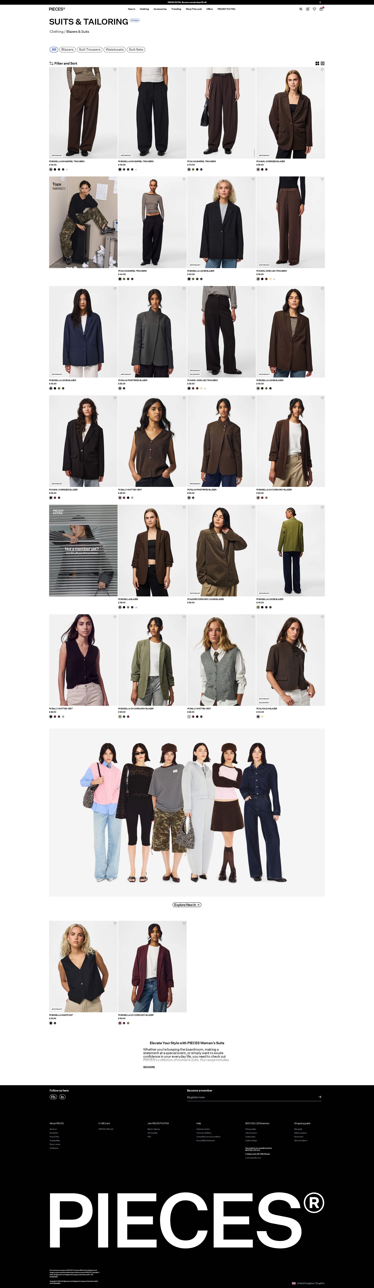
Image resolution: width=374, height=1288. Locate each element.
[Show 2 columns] (322, 63)
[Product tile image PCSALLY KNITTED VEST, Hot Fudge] (152, 441)
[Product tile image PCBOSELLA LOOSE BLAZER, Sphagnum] (290, 550)
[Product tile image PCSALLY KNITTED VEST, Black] (83, 660)
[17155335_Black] (262, 279)
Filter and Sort (65, 63)
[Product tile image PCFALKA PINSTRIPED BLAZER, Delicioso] (221, 441)
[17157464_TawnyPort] (266, 170)
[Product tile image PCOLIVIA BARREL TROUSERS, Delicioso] (221, 113)
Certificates (54, 1148)
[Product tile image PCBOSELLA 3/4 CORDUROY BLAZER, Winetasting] (152, 966)
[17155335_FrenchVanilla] (270, 279)
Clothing (56, 31)
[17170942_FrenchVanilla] (262, 717)
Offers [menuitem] (209, 9)
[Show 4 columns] (317, 63)
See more (149, 1067)
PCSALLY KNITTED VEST (130, 490)
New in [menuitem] (131, 9)
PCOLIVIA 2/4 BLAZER (266, 709)
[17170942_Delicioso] (258, 717)
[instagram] (62, 1097)
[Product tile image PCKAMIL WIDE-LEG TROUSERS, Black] (221, 331)
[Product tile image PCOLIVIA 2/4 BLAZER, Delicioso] (290, 660)
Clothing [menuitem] (144, 9)
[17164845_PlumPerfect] (201, 170)
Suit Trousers (90, 49)
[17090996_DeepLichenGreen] (128, 607)
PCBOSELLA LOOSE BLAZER (200, 271)
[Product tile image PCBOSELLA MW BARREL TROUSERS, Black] (152, 113)
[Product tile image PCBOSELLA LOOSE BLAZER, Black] (221, 222)
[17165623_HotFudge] (55, 1023)
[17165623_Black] (51, 1023)
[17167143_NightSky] (59, 170)
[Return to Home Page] (57, 9)
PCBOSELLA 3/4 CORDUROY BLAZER (274, 490)
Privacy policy (250, 1129)
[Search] (301, 9)
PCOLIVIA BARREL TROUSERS (201, 161)
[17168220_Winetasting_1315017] (124, 498)
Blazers (67, 49)
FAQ (149, 1136)
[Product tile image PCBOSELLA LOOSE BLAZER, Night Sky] (83, 331)
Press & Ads (54, 1136)
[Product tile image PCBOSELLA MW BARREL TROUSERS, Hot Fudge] (83, 113)
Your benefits (152, 1133)
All (54, 49)
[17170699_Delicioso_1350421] (124, 389)
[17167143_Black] (55, 170)
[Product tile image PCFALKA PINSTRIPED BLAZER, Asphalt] (152, 331)
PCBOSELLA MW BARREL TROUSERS (66, 161)
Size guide (298, 1129)
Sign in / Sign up (154, 1129)
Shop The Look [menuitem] (194, 9)
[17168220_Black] (128, 498)
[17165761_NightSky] (197, 279)
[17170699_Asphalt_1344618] (120, 389)
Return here (298, 1136)
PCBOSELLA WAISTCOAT (61, 1015)
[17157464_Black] (262, 170)
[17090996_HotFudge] (120, 607)
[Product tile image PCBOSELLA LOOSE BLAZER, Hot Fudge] (290, 331)
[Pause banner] (320, 2)
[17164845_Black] (197, 170)
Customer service (203, 1129)
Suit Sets (136, 49)
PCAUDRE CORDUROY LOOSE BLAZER (205, 599)
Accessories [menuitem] (160, 9)
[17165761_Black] (189, 279)
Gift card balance (300, 1140)
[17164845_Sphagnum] (193, 170)
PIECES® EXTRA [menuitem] (226, 9)
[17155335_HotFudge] (258, 279)
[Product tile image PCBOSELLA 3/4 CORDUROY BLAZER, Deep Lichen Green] (152, 660)
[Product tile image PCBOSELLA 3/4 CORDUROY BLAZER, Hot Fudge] (290, 441)
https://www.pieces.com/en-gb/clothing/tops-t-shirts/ (78, 178)
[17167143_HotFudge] (51, 170)
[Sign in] (308, 9)
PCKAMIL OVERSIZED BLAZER (270, 161)
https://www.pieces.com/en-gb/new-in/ (70, 725)
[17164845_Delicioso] (189, 170)
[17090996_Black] (124, 607)
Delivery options (300, 1133)
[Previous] (52, 113)
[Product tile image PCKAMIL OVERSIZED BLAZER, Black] (83, 441)
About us (53, 1129)
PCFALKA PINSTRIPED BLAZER (132, 380)
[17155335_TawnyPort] (266, 279)
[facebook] (53, 1097)
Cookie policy (250, 1136)
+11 (136, 607)
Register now (196, 1097)
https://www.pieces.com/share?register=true (73, 506)
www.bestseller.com (253, 1158)
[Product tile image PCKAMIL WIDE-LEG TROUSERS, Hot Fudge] (290, 222)
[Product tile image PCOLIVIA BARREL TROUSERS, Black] (152, 222)
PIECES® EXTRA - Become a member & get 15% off (187, 2)
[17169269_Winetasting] (262, 498)
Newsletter (54, 1133)
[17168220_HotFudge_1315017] (120, 498)
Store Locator (55, 1144)
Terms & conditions (203, 1133)
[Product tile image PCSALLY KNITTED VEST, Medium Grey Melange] (221, 660)
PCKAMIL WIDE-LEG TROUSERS (271, 271)
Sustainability (55, 1140)
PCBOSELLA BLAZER (128, 599)
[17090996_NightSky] (132, 607)
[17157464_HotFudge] (258, 170)
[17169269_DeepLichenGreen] (266, 498)
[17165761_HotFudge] (201, 279)
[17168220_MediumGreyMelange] (132, 498)
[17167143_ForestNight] (63, 170)
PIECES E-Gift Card (106, 1129)
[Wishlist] (314, 9)
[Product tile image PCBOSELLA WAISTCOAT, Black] (83, 966)
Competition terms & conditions (208, 1136)
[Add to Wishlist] (115, 69)
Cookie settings (251, 1140)
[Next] (114, 113)
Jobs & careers (251, 1133)
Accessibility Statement (205, 1140)
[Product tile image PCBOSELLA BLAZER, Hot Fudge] (152, 550)
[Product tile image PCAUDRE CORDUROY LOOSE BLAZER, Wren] (221, 550)
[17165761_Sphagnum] (193, 279)
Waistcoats (115, 49)
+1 (66, 169)
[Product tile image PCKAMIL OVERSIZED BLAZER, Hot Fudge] (290, 113)
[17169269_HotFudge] (258, 498)
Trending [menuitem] (176, 9)
